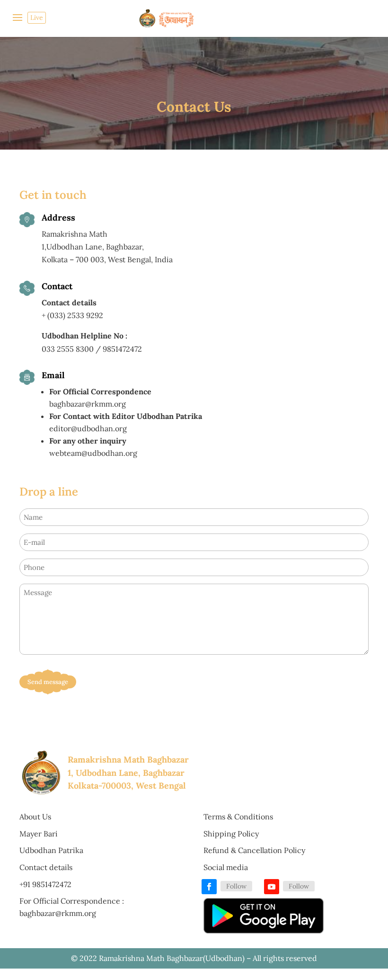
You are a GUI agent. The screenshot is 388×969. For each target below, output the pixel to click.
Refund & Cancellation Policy (254, 850)
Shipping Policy (231, 833)
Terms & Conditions (238, 816)
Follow (236, 886)
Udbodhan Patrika (51, 850)
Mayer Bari (38, 833)
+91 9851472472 (45, 884)
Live (36, 17)
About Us (35, 816)
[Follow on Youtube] (271, 886)
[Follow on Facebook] (209, 886)
